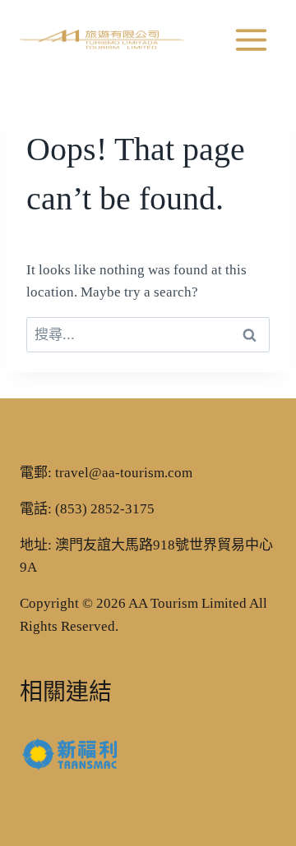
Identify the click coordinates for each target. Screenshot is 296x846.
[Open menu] (250, 39)
